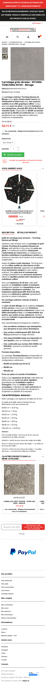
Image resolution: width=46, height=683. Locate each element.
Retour (3, 632)
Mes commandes (7, 605)
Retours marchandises (8, 618)
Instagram (4, 650)
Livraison (4, 629)
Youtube (4, 660)
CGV (15, 635)
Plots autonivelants (7, 587)
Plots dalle (4, 584)
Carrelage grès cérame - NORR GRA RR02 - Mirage (19, 502)
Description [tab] (8, 232)
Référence (6, 88)
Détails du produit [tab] (27, 232)
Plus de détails (7, 121)
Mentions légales (7, 635)
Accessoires (5, 590)
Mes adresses (6, 611)
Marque (5, 92)
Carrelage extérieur (7, 594)
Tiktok (3, 653)
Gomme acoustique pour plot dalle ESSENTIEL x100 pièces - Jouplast (19, 213)
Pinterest (4, 656)
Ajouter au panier (13, 155)
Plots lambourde (6, 580)
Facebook (4, 647)
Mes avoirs (4, 608)
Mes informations (7, 615)
